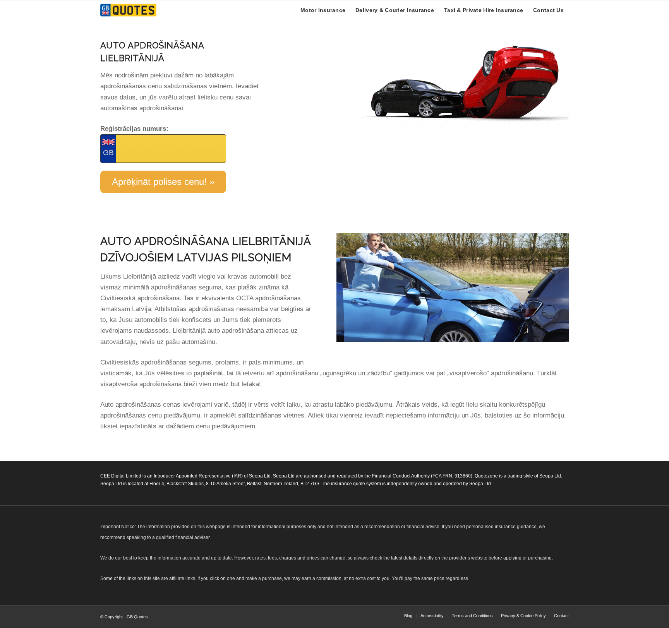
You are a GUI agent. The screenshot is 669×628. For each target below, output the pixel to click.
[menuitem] (322, 10)
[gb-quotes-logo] (128, 10)
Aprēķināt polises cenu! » (163, 181)
